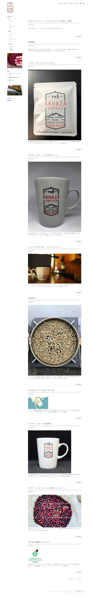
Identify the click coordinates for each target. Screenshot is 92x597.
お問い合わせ (11, 80)
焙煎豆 (9, 31)
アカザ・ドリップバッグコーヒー (41, 63)
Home (60, 3)
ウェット (11, 21)
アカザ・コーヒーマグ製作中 (39, 424)
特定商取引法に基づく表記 (13, 77)
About (65, 3)
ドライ (10, 28)
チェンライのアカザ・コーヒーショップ (44, 247)
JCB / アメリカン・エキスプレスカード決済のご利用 (49, 21)
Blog (76, 3)
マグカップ (11, 46)
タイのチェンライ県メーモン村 (40, 390)
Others (10, 44)
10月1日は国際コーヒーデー (39, 542)
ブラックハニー (12, 26)
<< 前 (70, 578)
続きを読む (79, 36)
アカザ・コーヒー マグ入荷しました (43, 155)
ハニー (10, 23)
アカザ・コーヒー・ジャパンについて (14, 74)
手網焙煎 (31, 42)
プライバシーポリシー (69, 591)
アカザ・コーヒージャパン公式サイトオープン (47, 488)
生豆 (9, 18)
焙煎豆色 (31, 298)
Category (71, 3)
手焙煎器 (11, 49)
